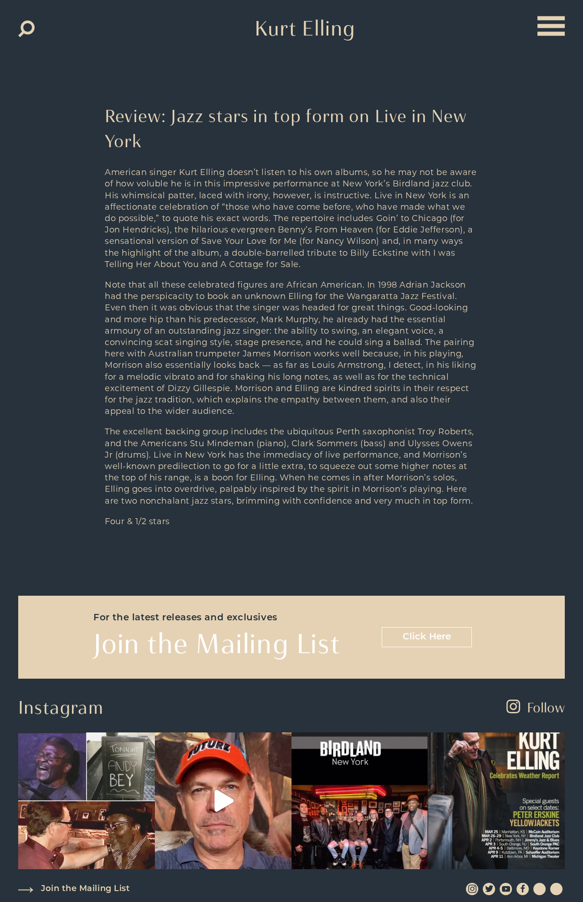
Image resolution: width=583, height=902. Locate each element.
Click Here (427, 637)
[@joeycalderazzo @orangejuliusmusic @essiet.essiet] (223, 800)
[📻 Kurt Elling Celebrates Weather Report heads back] (496, 800)
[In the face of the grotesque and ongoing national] (360, 800)
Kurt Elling (305, 28)
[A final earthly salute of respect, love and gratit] (86, 800)
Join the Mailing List (85, 889)
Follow (546, 707)
